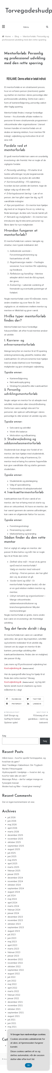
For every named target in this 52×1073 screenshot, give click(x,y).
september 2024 (16, 888)
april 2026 (12, 828)
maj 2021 (12, 1026)
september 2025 (16, 845)
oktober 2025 (14, 842)
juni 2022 (12, 980)
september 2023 (16, 927)
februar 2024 (14, 909)
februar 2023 (14, 952)
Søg (4, 735)
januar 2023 (13, 955)
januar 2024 (13, 913)
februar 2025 (14, 870)
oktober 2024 (14, 884)
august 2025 (14, 849)
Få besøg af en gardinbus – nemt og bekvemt (38, 719)
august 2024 (14, 892)
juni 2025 (12, 856)
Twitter (37, 699)
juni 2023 (12, 938)
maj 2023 (12, 941)
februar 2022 (14, 995)
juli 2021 (12, 1019)
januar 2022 (13, 998)
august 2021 (14, 1016)
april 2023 (12, 945)
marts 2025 (13, 867)
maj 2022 (12, 984)
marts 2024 (13, 906)
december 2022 (15, 959)
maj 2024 (12, 899)
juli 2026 (12, 817)
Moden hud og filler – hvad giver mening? (21, 786)
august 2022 (14, 973)
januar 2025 (13, 874)
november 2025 (15, 838)
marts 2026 (13, 831)
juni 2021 (12, 1023)
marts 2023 (13, 948)
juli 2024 (12, 895)
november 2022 (15, 963)
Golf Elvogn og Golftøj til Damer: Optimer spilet (12, 719)
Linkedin (37, 704)
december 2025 (15, 835)
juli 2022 (12, 977)
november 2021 (15, 1005)
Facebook (16, 699)
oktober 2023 (14, 924)
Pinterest (17, 704)
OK (28, 1065)
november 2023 (15, 920)
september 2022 (16, 970)
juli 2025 (12, 853)
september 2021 (16, 1012)
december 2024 (15, 877)
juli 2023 (12, 934)
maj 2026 (12, 824)
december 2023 (15, 916)
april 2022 (12, 987)
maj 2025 (12, 860)
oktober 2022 (14, 966)
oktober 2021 (14, 1009)
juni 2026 (12, 821)
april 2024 (12, 902)
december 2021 (15, 1002)
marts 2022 (13, 991)
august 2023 (14, 931)
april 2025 (12, 863)
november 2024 (15, 881)
